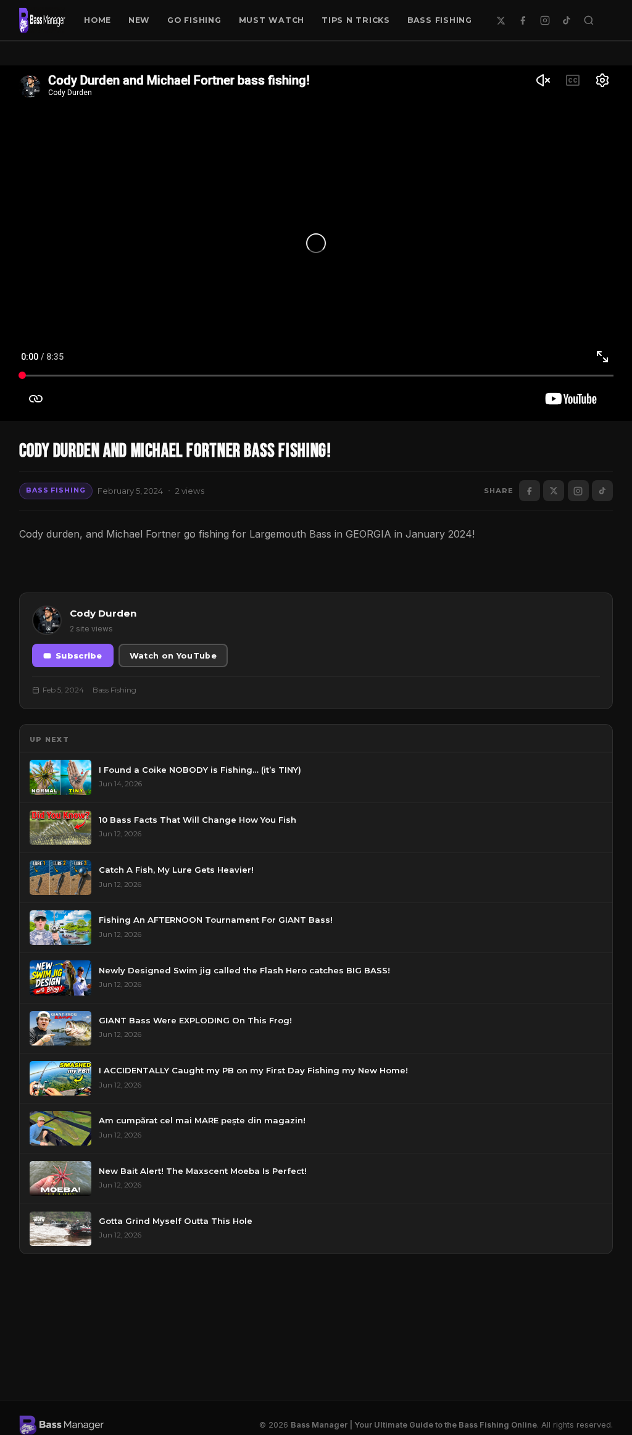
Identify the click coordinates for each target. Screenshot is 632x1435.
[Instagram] (544, 20)
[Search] (588, 20)
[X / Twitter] (501, 20)
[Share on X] (553, 490)
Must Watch (272, 20)
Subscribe (79, 655)
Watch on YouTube (173, 655)
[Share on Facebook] (529, 490)
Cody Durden (103, 613)
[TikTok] (566, 20)
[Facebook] (522, 20)
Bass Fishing (439, 20)
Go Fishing (194, 20)
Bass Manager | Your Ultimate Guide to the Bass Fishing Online (414, 1424)
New (139, 20)
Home (97, 20)
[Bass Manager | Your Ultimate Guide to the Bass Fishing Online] (42, 20)
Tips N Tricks (356, 20)
